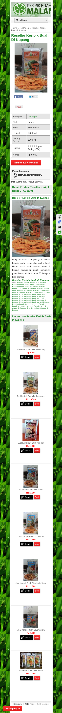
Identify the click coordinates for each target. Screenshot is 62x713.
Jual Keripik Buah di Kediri (31, 490)
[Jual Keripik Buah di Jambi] (31, 668)
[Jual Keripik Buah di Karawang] (30, 347)
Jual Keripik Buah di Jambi (31, 670)
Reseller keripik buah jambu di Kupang (28, 287)
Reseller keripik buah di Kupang (25, 286)
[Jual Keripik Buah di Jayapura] (30, 627)
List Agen (25, 28)
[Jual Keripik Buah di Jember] (30, 534)
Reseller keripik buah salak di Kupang (34, 302)
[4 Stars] (35, 146)
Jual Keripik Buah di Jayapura (31, 630)
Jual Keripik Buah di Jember (31, 536)
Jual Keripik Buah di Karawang (31, 349)
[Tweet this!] (33, 97)
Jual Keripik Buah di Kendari (31, 443)
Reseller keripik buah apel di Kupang (31, 282)
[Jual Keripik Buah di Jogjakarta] (30, 393)
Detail (27, 357)
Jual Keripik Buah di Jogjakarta (31, 396)
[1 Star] (29, 146)
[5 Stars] (37, 146)
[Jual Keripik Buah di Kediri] (30, 487)
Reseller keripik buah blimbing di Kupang (28, 284)
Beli (37, 357)
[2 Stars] (31, 146)
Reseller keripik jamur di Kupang (25, 304)
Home (14, 28)
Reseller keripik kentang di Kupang (29, 305)
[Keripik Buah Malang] (31, 9)
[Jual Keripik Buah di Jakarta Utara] (30, 580)
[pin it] (18, 107)
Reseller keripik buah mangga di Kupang (30, 289)
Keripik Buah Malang (39, 704)
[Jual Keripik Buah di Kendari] (30, 440)
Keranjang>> (13, 708)
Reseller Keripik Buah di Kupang (30, 280)
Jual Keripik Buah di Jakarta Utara (31, 583)
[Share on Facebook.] (18, 97)
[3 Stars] (33, 146)
